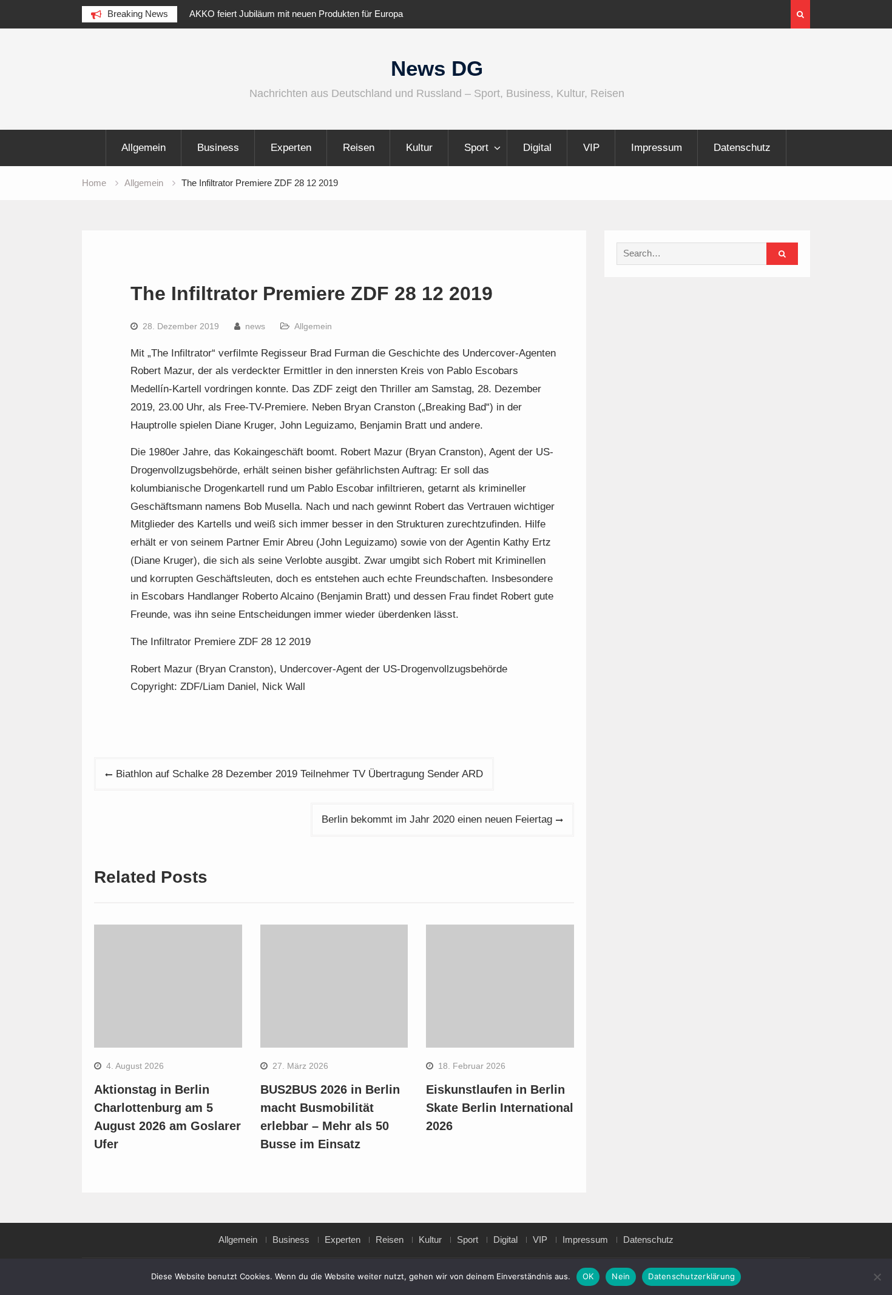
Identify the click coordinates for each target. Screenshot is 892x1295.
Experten (291, 147)
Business (218, 147)
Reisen (358, 147)
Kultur (419, 147)
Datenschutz (742, 147)
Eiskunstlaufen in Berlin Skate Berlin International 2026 (499, 1108)
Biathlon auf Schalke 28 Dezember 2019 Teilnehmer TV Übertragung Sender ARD (299, 774)
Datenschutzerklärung (691, 1276)
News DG (437, 68)
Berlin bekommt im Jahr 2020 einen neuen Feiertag (437, 819)
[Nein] (877, 1277)
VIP (591, 147)
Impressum (656, 147)
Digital (537, 147)
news (255, 326)
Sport (476, 147)
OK (588, 1276)
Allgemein (143, 147)
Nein (621, 1276)
